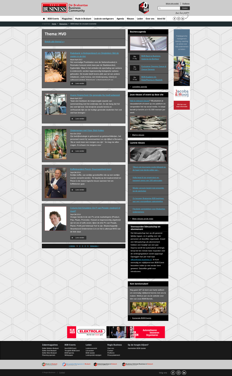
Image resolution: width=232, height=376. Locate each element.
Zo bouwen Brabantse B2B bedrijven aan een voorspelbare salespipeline (148, 199)
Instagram (178, 373)
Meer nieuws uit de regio (142, 219)
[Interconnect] (116, 332)
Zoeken (185, 8)
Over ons (150, 19)
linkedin (184, 373)
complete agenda (139, 87)
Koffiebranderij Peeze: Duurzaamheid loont (90, 169)
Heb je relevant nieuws (139, 101)
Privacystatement (113, 355)
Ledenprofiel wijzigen (93, 355)
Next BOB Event (70, 348)
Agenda (120, 19)
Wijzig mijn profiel (172, 4)
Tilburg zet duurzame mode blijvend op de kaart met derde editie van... (149, 168)
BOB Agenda (69, 353)
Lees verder (79, 83)
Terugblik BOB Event (72, 351)
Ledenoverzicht (91, 348)
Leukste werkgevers (104, 19)
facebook (173, 373)
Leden (140, 19)
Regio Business (65, 8)
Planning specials (48, 355)
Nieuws (130, 19)
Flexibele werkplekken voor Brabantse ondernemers (149, 210)
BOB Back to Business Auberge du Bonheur (151, 57)
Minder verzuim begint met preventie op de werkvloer (148, 189)
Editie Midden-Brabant (50, 348)
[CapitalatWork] (182, 69)
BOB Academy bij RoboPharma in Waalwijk (151, 78)
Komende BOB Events (141, 318)
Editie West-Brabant (49, 353)
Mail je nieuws (138, 135)
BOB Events (53, 19)
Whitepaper (69, 355)
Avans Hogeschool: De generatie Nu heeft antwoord (95, 95)
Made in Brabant (83, 19)
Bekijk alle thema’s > (54, 42)
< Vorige (72, 246)
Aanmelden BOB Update (137, 348)
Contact (110, 351)
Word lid (161, 19)
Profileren (186, 4)
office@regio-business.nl (141, 259)
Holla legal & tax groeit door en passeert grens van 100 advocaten (147, 178)
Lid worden (90, 351)
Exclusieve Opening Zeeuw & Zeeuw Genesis (153, 67)
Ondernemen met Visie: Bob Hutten (87, 130)
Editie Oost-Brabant (49, 351)
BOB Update (90, 353)
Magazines (67, 19)
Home (44, 18)
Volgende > (94, 246)
